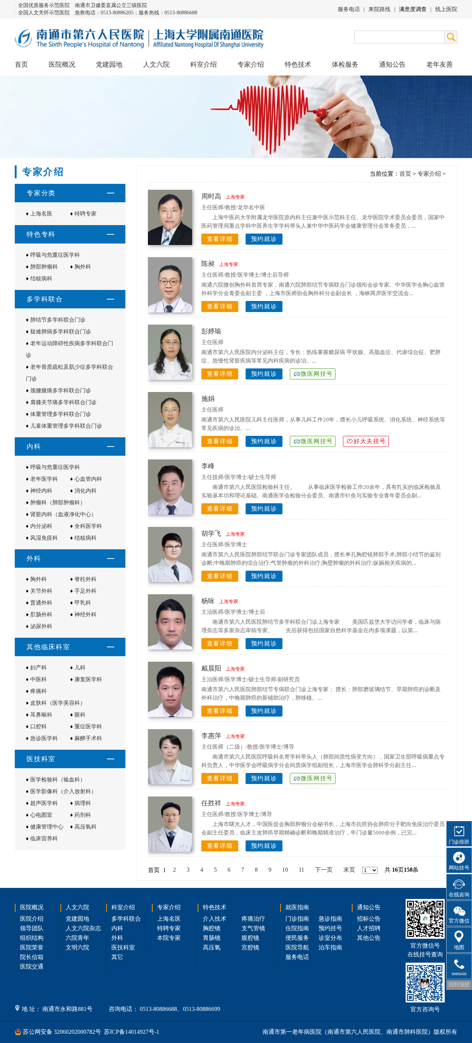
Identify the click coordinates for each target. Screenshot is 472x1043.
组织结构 (32, 938)
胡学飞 (211, 533)
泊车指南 (330, 947)
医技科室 (123, 947)
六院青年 (77, 938)
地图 (459, 947)
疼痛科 (38, 691)
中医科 (38, 679)
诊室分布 (330, 938)
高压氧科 (85, 827)
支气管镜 (253, 928)
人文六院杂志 (83, 928)
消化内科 (85, 491)
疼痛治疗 (253, 919)
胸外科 (82, 267)
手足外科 (85, 591)
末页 (349, 870)
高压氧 (212, 947)
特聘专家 (85, 214)
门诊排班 (459, 842)
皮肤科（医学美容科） (58, 703)
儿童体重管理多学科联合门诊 (66, 426)
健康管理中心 (46, 827)
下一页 (324, 870)
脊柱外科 (85, 579)
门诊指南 (297, 919)
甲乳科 (82, 603)
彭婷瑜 (211, 331)
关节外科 (41, 591)
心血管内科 (88, 479)
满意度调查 (413, 9)
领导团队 (32, 928)
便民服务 (297, 938)
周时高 (211, 196)
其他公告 (369, 938)
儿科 (80, 668)
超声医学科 (44, 803)
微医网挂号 (317, 374)
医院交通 (32, 966)
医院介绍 (32, 919)
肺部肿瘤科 (44, 267)
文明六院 (77, 947)
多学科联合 (126, 919)
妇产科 (38, 668)
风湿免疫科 (44, 538)
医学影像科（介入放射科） (63, 791)
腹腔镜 (250, 938)
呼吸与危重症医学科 (55, 255)
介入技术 (214, 919)
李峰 (208, 466)
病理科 (82, 803)
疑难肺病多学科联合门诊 (60, 332)
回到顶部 (459, 984)
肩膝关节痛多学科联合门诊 (63, 402)
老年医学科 (44, 479)
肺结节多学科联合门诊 (58, 320)
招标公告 (369, 919)
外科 (117, 938)
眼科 (80, 715)
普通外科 (41, 603)
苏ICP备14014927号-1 (131, 1032)
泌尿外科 (41, 626)
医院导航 (297, 947)
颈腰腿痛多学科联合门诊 (60, 390)
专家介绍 (429, 174)
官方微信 (459, 921)
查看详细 (220, 239)
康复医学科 (88, 679)
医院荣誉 (32, 947)
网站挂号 (459, 868)
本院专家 (169, 938)
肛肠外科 (41, 614)
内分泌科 (41, 526)
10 (285, 870)
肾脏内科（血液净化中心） (63, 514)
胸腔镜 (212, 928)
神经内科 (41, 491)
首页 (21, 64)
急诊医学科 (44, 738)
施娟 (208, 398)
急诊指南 (330, 919)
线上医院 (446, 9)
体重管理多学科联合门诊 (60, 414)
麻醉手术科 (88, 738)
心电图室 (41, 815)
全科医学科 (88, 526)
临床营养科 (44, 838)
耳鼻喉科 (41, 715)
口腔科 (38, 726)
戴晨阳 (211, 668)
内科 (117, 928)
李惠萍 (211, 735)
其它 (117, 957)
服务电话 (349, 9)
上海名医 (41, 214)
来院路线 (379, 9)
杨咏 (208, 601)
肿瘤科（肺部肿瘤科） (58, 502)
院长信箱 (32, 957)
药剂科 (82, 815)
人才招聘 (369, 928)
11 (301, 870)
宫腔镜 (250, 947)
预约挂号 (330, 928)
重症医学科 (88, 726)
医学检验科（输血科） (58, 780)
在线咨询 (459, 894)
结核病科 (41, 278)
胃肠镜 (212, 938)
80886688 (459, 974)
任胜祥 (211, 803)
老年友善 (439, 64)
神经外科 (85, 614)
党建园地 (109, 64)
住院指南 (297, 928)
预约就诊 (264, 239)
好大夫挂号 (370, 441)
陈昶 (208, 263)
